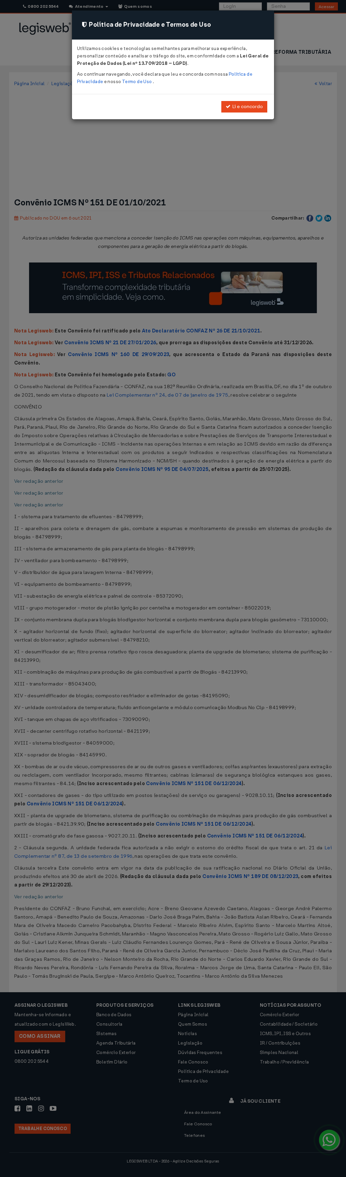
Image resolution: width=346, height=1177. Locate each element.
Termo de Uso (137, 81)
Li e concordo (246, 106)
